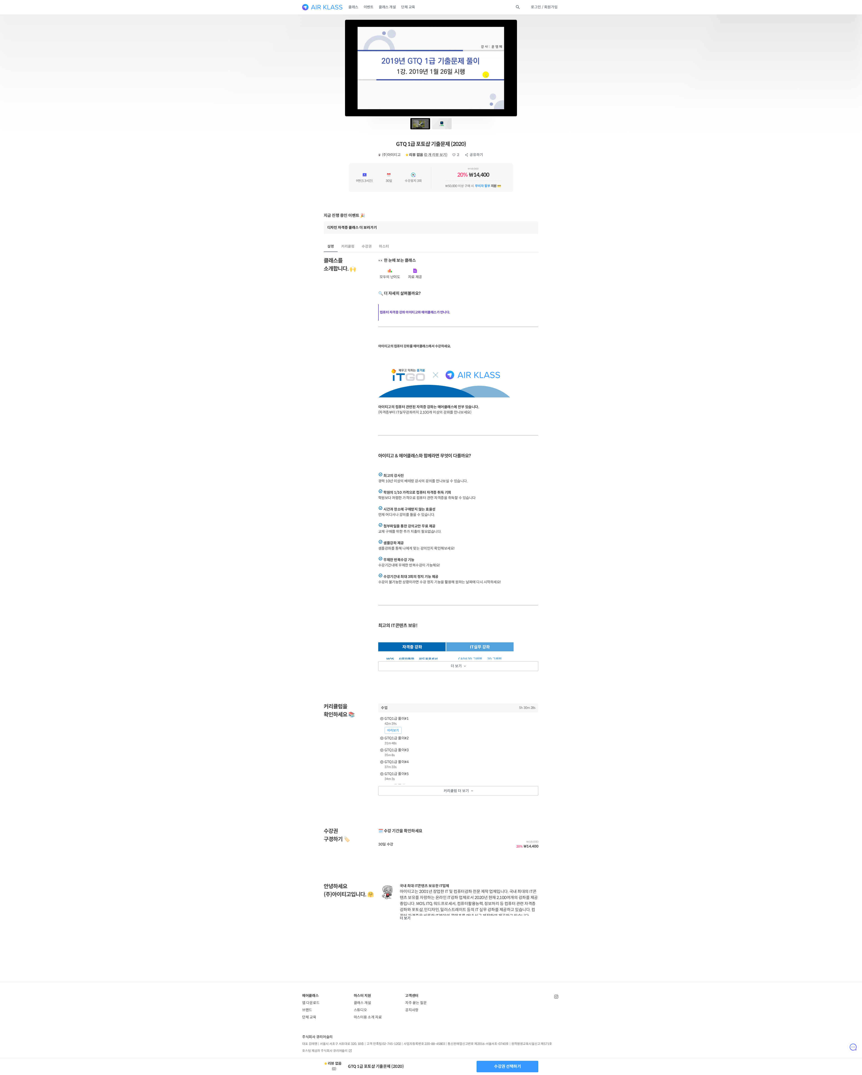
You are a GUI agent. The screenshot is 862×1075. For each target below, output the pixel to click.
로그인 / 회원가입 (544, 7)
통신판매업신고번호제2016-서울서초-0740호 (478, 1044)
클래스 (353, 7)
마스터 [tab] (384, 246)
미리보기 (393, 730)
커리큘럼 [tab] (348, 246)
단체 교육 (408, 7)
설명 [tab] (330, 246)
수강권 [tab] (367, 246)
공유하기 (476, 154)
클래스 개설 (387, 7)
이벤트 (369, 7)
